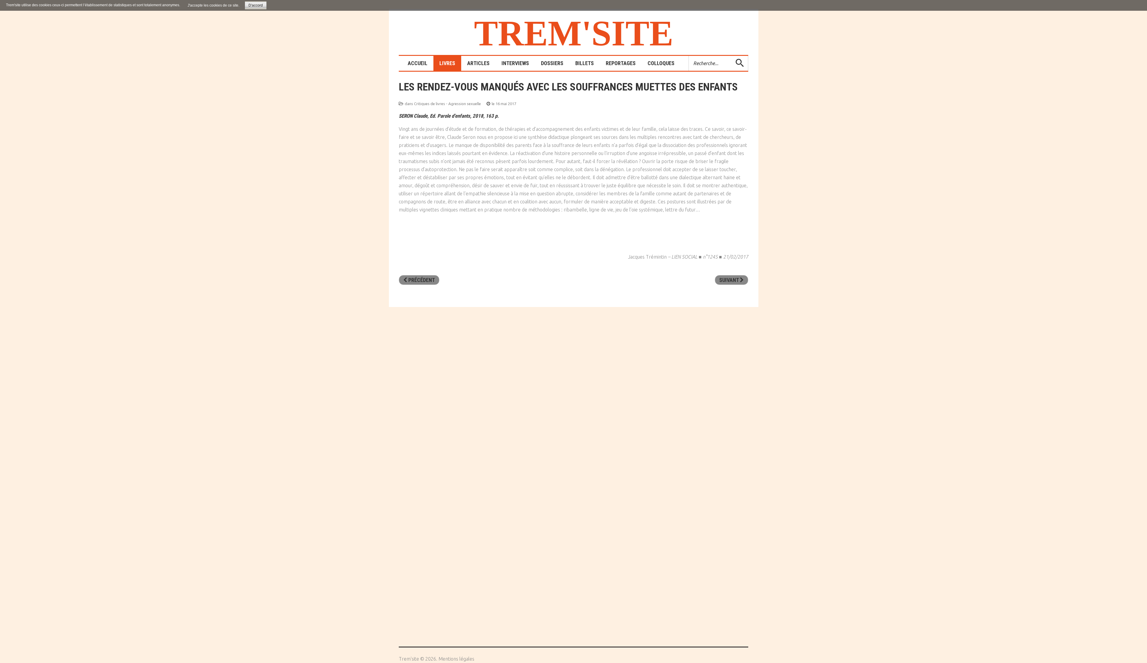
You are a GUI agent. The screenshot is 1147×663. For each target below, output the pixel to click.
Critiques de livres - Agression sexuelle (447, 104)
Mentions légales (456, 659)
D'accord (256, 5)
